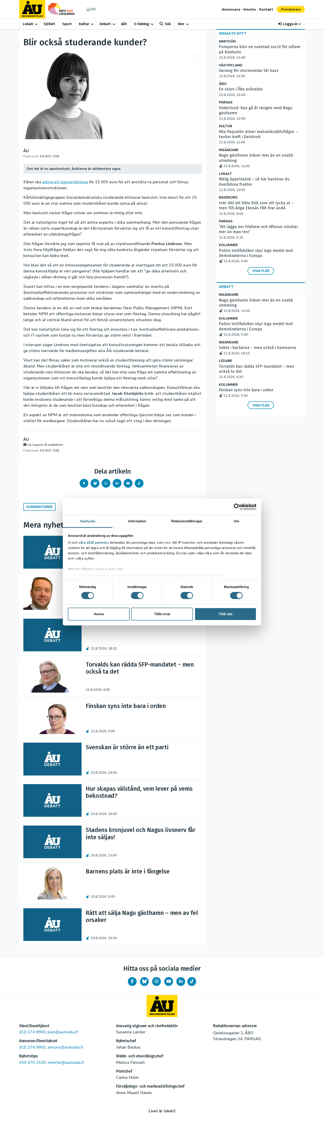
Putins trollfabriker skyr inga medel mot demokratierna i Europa (256, 256)
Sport (67, 24)
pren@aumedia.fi (63, 1032)
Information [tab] (137, 521)
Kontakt (266, 9)
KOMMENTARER (39, 507)
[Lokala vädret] (88, 9)
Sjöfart (49, 24)
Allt (124, 24)
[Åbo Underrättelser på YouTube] (168, 981)
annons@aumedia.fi (65, 1047)
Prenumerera (290, 9)
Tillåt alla (225, 614)
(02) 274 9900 (32, 1032)
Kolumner (228, 245)
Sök (168, 24)
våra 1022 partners (93, 542)
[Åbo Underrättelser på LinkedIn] (180, 981)
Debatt (105, 24)
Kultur (84, 24)
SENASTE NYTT (233, 33)
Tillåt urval (162, 614)
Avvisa (99, 614)
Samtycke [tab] (87, 521)
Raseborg (228, 197)
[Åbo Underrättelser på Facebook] (132, 981)
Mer (181, 24)
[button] (290, 24)
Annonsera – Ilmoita (239, 9)
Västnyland (230, 65)
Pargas (226, 102)
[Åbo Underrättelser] (162, 1006)
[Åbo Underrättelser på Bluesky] (144, 981)
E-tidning (141, 24)
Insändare (228, 150)
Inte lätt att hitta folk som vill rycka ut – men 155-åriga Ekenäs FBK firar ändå (256, 208)
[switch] (137, 595)
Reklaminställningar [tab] (186, 521)
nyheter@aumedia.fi (66, 1062)
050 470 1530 (32, 1062)
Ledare (225, 361)
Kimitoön (227, 41)
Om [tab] (236, 521)
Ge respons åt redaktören (45, 445)
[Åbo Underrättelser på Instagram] (156, 981)
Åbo (223, 84)
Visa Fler (260, 271)
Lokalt (28, 24)
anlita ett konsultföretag (65, 182)
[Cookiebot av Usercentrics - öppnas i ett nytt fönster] (237, 506)
